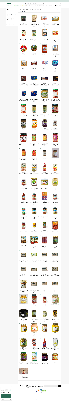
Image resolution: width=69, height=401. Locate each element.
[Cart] (57, 3)
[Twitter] (20, 386)
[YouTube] (22, 386)
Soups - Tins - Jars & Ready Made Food (31, 9)
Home (20, 9)
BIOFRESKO (10, 19)
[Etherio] (9, 3)
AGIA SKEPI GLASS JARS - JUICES (11, 15)
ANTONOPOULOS (10, 18)
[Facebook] (24, 386)
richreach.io (37, 399)
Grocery (23, 9)
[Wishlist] (54, 3)
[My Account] (60, 3)
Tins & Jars (39, 9)
